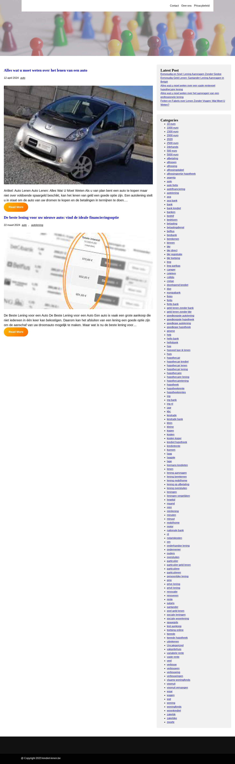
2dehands (172, 147)
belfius (170, 231)
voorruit (171, 683)
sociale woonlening (178, 618)
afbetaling (172, 158)
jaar (169, 407)
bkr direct (172, 250)
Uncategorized (175, 645)
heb (169, 334)
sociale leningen (176, 614)
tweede (171, 634)
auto (22, 78)
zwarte (170, 722)
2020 (170, 139)
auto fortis (172, 185)
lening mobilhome (177, 480)
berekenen (173, 239)
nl (168, 534)
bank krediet (174, 208)
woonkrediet (174, 710)
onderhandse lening (178, 545)
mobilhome (173, 522)
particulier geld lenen (179, 564)
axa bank (172, 200)
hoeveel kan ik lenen (178, 350)
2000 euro (172, 135)
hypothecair (173, 357)
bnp (169, 262)
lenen (170, 469)
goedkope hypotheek (179, 327)
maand (171, 503)
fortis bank (173, 304)
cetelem (171, 273)
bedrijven (172, 219)
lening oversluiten (177, 488)
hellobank (172, 342)
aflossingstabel (175, 170)
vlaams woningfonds (178, 680)
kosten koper (174, 438)
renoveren (172, 595)
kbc (169, 411)
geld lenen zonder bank (180, 308)
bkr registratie (174, 254)
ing (168, 396)
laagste (171, 457)
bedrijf (170, 216)
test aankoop (174, 626)
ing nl (170, 403)
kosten (170, 434)
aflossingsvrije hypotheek (181, 173)
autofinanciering (176, 189)
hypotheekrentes (176, 392)
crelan (170, 281)
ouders (171, 553)
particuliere (173, 568)
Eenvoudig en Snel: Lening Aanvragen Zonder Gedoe (191, 74)
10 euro (171, 124)
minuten (171, 515)
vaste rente (173, 657)
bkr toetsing (173, 258)
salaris (170, 603)
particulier (172, 561)
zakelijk (171, 714)
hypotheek (173, 384)
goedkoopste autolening (180, 315)
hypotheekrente (175, 388)
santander (172, 607)
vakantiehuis (174, 649)
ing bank (172, 400)
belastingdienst (175, 227)
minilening (173, 511)
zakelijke (172, 718)
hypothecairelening (178, 380)
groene (171, 331)
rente (170, 599)
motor (170, 526)
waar (169, 691)
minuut (171, 518)
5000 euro (172, 154)
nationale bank (175, 530)
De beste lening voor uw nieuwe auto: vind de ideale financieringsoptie (61, 217)
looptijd (171, 499)
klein (169, 423)
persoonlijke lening (177, 576)
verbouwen (173, 668)
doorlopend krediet (177, 285)
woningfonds (174, 706)
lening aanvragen (177, 472)
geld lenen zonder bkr (179, 311)
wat (169, 699)
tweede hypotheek (177, 637)
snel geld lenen (175, 611)
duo (169, 288)
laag (169, 453)
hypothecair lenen (177, 365)
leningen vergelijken (178, 495)
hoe (169, 346)
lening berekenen (177, 476)
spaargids (172, 622)
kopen (170, 430)
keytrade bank (175, 419)
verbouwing (173, 672)
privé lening (173, 588)
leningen (172, 492)
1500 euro (172, 131)
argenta (171, 177)
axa (169, 196)
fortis (169, 300)
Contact (174, 5)
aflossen (171, 162)
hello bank (173, 338)
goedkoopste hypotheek (180, 319)
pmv (169, 580)
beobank (172, 235)
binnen (171, 242)
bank (169, 204)
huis (169, 354)
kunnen (171, 449)
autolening (37, 225)
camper (171, 269)
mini (169, 507)
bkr (168, 246)
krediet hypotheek (177, 442)
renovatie (172, 591)
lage (169, 461)
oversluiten (173, 557)
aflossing (172, 166)
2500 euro (172, 143)
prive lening (173, 584)
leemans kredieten (177, 465)
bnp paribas (173, 265)
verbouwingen (175, 676)
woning (171, 703)
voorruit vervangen (177, 687)
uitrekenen (173, 641)
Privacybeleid (202, 5)
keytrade (172, 415)
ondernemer (174, 549)
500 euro (172, 150)
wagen (171, 695)
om (168, 541)
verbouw (172, 664)
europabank (173, 292)
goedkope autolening (179, 323)
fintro (169, 296)
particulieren (174, 572)
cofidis (170, 277)
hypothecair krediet (177, 361)
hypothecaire (174, 373)
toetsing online (175, 630)
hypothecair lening (177, 369)
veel (169, 660)
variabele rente (175, 653)
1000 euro (172, 127)
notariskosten (174, 538)
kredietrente (173, 446)
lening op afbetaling (178, 484)
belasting (172, 223)
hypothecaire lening (178, 377)
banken (171, 212)
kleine (170, 426)
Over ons (186, 5)
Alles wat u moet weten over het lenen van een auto (45, 70)
